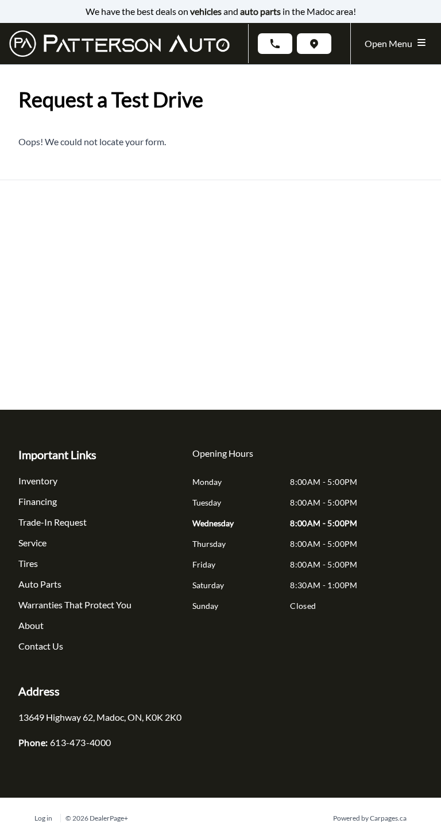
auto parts (260, 11)
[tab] (222, 459)
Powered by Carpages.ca (370, 818)
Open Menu (390, 43)
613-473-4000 (80, 742)
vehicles (206, 11)
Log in (43, 818)
